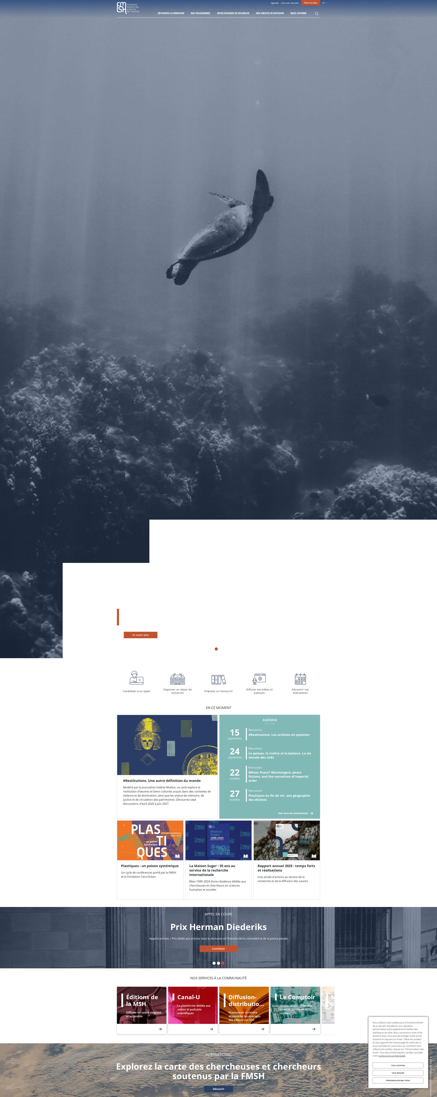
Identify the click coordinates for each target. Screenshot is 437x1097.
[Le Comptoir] (295, 1010)
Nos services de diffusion (270, 13)
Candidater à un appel (136, 682)
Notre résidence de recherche (233, 13)
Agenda (275, 2)
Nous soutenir (298, 13)
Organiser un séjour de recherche (177, 682)
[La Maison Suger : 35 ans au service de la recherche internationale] (218, 860)
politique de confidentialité (392, 1055)
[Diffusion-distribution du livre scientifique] (244, 1010)
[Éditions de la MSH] (141, 1010)
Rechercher (316, 13)
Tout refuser (398, 1073)
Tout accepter (398, 1065)
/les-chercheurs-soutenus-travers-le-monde (218, 1089)
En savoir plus (140, 635)
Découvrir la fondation (171, 13)
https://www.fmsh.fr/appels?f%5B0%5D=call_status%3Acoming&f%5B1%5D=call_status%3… (218, 949)
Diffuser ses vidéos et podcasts (259, 682)
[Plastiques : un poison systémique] (150, 860)
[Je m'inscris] (167, 767)
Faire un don (310, 2)
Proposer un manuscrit (218, 682)
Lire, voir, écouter (290, 2)
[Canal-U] (192, 1010)
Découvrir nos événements (300, 682)
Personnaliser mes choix (398, 1080)
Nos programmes (200, 13)
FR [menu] (323, 3)
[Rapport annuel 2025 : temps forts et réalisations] (287, 860)
